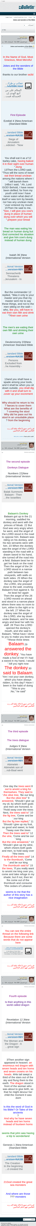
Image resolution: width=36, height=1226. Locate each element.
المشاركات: (10, 42)
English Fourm (9, 17)
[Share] (3, 42)
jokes (17, 436)
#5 (2, 987)
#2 (2, 452)
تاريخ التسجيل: (23, 42)
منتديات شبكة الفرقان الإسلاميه (20, 17)
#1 (2, 46)
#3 (2, 725)
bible (15, 436)
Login (3, 1)
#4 (2, 926)
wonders (21, 436)
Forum (30, 17)
